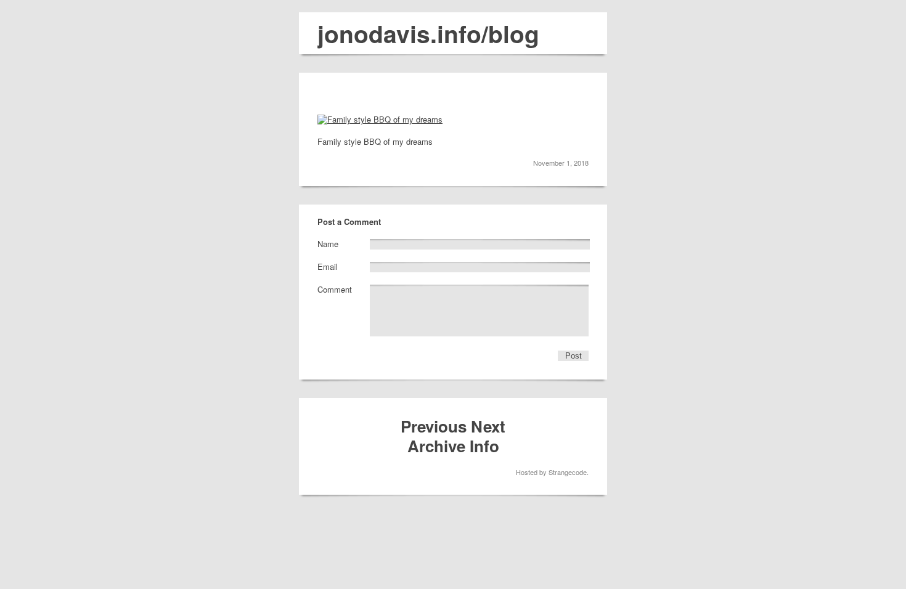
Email (327, 267)
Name (327, 244)
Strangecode (568, 472)
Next (488, 426)
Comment (334, 289)
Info (484, 445)
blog (513, 33)
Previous (434, 426)
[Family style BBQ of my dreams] (380, 119)
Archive (436, 445)
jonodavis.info (399, 33)
